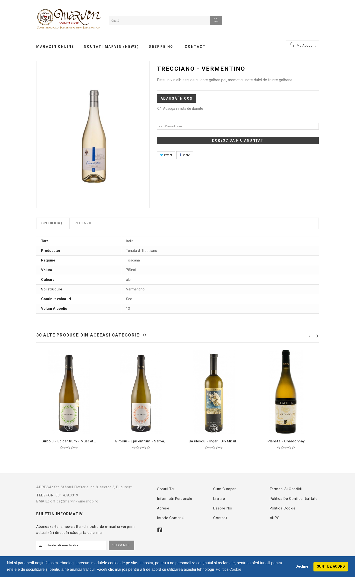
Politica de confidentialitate (294, 498)
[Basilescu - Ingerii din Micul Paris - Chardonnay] (213, 392)
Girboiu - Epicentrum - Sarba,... (141, 441)
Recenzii (82, 223)
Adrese (163, 508)
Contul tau (166, 489)
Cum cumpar (224, 489)
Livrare (219, 498)
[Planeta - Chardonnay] (286, 392)
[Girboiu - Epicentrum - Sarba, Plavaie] (141, 392)
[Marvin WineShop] (68, 19)
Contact (220, 518)
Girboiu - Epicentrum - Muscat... (69, 441)
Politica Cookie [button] (228, 569)
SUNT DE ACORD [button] (331, 566)
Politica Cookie (283, 508)
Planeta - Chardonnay (286, 441)
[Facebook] (159, 530)
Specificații (52, 223)
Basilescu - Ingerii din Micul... (214, 441)
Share (185, 155)
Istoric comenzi (171, 518)
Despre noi (222, 508)
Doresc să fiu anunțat (237, 140)
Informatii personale (174, 498)
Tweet (167, 155)
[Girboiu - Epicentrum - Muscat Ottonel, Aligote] (68, 392)
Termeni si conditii (286, 489)
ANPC (275, 518)
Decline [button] (302, 566)
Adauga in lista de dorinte (183, 108)
